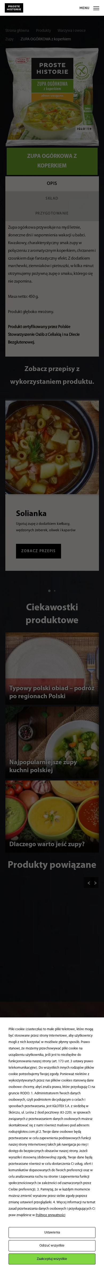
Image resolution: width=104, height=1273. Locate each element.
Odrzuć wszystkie (52, 1245)
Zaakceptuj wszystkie (52, 1259)
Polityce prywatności (50, 1215)
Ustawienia (52, 1232)
